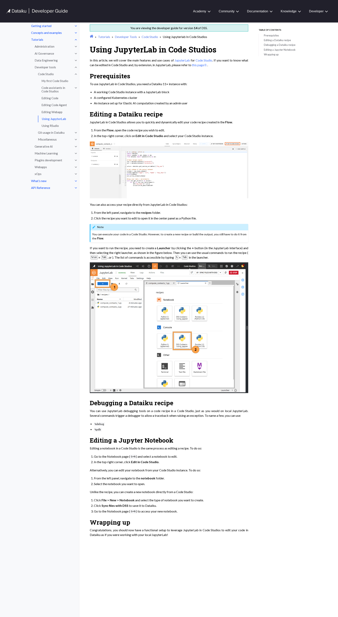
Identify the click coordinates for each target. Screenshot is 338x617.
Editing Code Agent (54, 105)
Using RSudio (50, 125)
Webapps (41, 167)
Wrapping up (271, 54)
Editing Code (49, 98)
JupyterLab (182, 60)
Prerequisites (271, 35)
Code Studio (46, 74)
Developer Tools (126, 37)
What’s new (39, 181)
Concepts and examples (46, 32)
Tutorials (37, 39)
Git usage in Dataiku (51, 132)
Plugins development (48, 160)
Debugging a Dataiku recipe (279, 44)
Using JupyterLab (54, 119)
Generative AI (44, 146)
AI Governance (44, 53)
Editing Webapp (51, 112)
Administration (44, 46)
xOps (38, 174)
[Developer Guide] (37, 12)
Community (227, 11)
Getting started (41, 26)
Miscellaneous (47, 139)
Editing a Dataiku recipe (277, 40)
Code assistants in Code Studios (53, 89)
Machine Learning (46, 153)
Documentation (257, 11)
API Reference (40, 187)
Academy (199, 11)
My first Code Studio (54, 81)
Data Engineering (46, 60)
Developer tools (45, 67)
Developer (316, 11)
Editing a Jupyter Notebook (280, 49)
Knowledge (289, 11)
